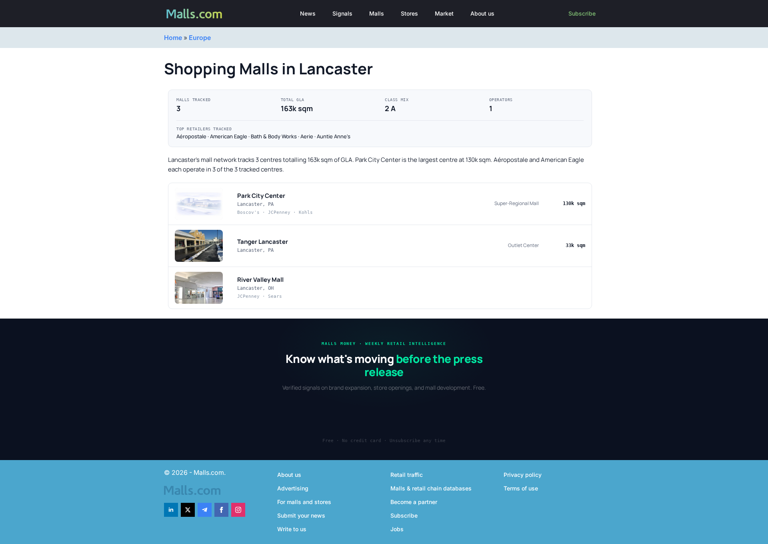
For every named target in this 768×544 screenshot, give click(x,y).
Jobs (397, 529)
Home (173, 38)
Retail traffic (406, 474)
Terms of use (521, 488)
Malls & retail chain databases (431, 488)
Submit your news (301, 515)
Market (444, 13)
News (308, 13)
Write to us (291, 529)
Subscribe (582, 13)
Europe (200, 38)
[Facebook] (221, 510)
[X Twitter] (188, 510)
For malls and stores (304, 501)
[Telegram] (205, 510)
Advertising (292, 488)
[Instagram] (238, 510)
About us (482, 13)
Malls (376, 13)
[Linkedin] (171, 510)
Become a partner (413, 501)
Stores (409, 13)
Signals (342, 13)
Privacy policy (523, 474)
